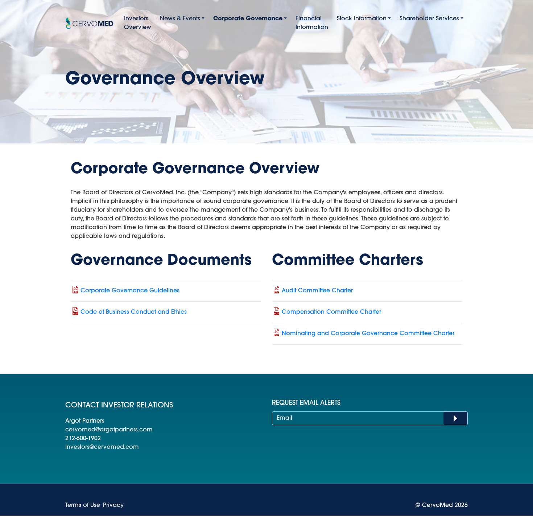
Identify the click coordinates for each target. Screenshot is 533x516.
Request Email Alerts (306, 403)
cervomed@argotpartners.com (109, 430)
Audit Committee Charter (317, 291)
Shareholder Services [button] (429, 19)
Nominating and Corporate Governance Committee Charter (368, 334)
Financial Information (312, 23)
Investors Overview (137, 23)
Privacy (113, 505)
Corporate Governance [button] (247, 19)
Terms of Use (82, 505)
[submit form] (455, 418)
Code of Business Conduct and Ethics (133, 312)
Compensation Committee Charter (331, 312)
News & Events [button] (180, 19)
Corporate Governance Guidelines (129, 291)
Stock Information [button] (362, 19)
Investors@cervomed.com (102, 447)
